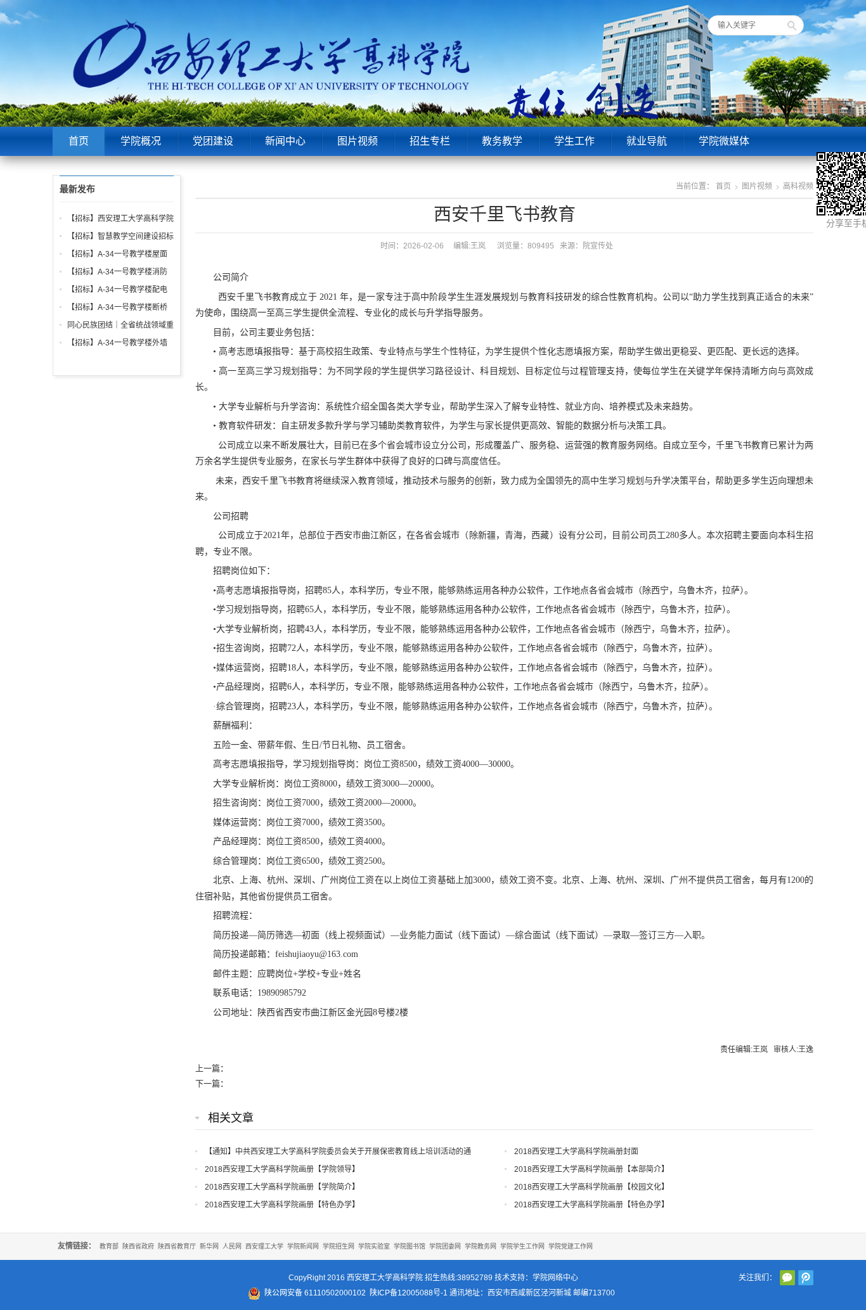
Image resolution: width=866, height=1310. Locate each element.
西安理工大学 (264, 1246)
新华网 (209, 1246)
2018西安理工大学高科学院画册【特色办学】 (282, 1204)
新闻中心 (285, 141)
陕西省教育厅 (177, 1246)
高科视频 (798, 186)
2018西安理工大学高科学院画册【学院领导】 (282, 1169)
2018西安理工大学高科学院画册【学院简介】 (282, 1187)
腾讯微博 (805, 1277)
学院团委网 (445, 1246)
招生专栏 (430, 141)
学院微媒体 (724, 141)
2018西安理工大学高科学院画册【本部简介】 (591, 1169)
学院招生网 (338, 1246)
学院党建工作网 (570, 1246)
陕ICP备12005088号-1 (409, 1292)
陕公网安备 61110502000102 (315, 1292)
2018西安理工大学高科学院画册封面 (576, 1151)
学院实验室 (374, 1246)
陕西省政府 (138, 1246)
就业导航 (646, 141)
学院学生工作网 (522, 1246)
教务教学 (502, 141)
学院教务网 (480, 1246)
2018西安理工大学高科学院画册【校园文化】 (591, 1187)
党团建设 (213, 141)
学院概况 (140, 141)
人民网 (232, 1246)
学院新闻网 (303, 1246)
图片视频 (357, 141)
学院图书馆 (409, 1246)
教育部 (109, 1246)
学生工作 (574, 141)
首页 (78, 141)
